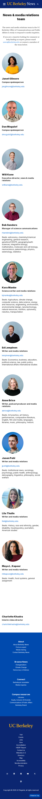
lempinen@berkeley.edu (12, 355)
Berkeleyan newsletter (21, 682)
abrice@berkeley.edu (11, 411)
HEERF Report (21, 748)
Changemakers (21, 665)
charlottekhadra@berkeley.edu (15, 624)
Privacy (21, 766)
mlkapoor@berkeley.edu (13, 574)
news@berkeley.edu (11, 42)
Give (21, 742)
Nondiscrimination (21, 763)
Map (21, 758)
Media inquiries (21, 685)
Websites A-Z (21, 753)
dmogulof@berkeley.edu (13, 134)
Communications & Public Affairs (21, 702)
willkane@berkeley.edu (12, 185)
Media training (21, 650)
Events (21, 737)
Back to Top (35, 795)
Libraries (21, 697)
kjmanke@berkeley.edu (12, 295)
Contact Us (21, 750)
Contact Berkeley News (21, 652)
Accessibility (21, 760)
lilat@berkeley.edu (10, 521)
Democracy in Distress (21, 670)
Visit (21, 735)
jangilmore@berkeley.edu (13, 86)
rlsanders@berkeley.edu (12, 233)
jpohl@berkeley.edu (11, 466)
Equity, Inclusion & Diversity (21, 700)
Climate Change (21, 667)
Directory (21, 755)
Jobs (21, 740)
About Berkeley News (21, 644)
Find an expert (21, 647)
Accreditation (21, 745)
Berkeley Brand (21, 705)
